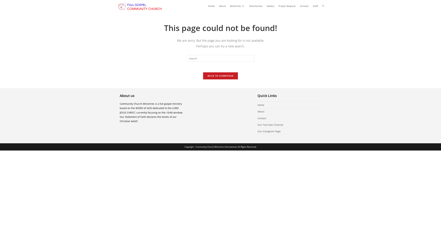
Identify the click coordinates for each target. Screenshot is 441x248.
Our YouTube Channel (270, 124)
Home (261, 105)
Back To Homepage (220, 75)
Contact (262, 118)
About (261, 111)
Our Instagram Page (269, 131)
